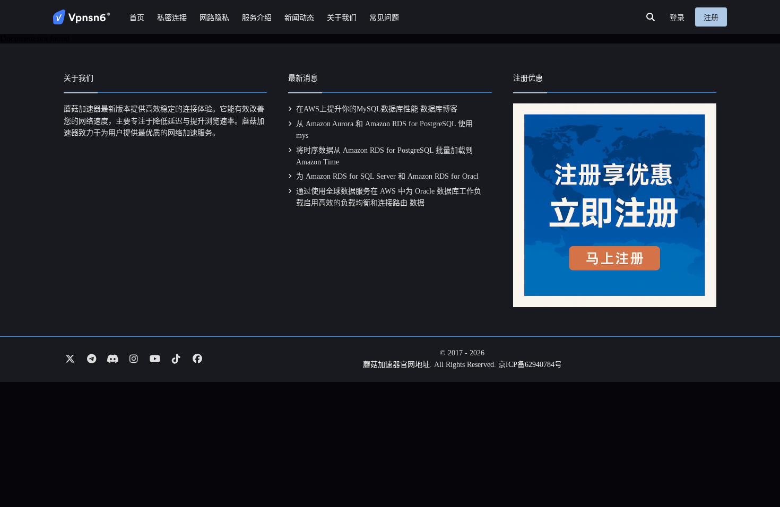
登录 (677, 18)
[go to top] (751, 468)
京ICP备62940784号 (530, 365)
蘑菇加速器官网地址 (396, 365)
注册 (711, 18)
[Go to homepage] (81, 17)
